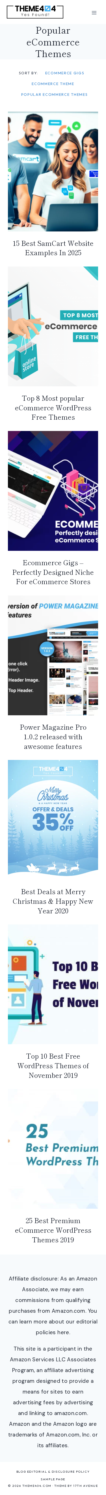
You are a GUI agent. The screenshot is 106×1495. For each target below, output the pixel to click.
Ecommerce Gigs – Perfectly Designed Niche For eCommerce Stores (53, 571)
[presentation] (53, 171)
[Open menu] (94, 12)
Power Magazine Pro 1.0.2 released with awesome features (53, 736)
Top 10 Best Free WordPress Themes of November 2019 (53, 1065)
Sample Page (53, 1479)
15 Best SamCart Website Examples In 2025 (53, 247)
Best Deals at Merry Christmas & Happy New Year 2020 (53, 900)
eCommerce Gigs (65, 73)
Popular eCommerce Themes (54, 94)
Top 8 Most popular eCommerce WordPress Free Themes (53, 407)
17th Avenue (85, 1486)
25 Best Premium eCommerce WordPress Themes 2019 (53, 1229)
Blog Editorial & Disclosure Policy (53, 1472)
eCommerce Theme (53, 83)
